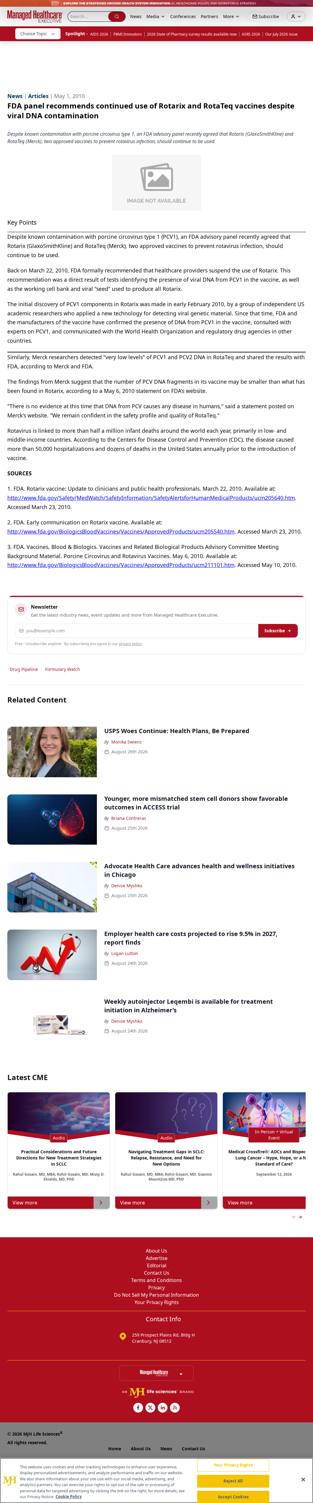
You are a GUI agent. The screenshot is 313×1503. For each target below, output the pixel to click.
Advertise (157, 1258)
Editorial (156, 1265)
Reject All (233, 1481)
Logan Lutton (124, 953)
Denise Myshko (126, 885)
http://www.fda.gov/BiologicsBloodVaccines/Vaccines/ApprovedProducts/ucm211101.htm (120, 565)
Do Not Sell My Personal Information (156, 1295)
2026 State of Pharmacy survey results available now (192, 34)
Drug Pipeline (24, 669)
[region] (156, 1480)
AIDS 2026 (99, 34)
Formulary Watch (62, 669)
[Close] (303, 1479)
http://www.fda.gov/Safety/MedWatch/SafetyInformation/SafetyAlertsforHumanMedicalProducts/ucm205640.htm (151, 497)
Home (114, 1449)
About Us (156, 1250)
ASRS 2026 (251, 34)
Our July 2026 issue (281, 34)
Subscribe (274, 631)
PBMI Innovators (127, 34)
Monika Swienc (126, 742)
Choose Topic (33, 33)
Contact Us (156, 1272)
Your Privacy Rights (156, 1302)
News (136, 16)
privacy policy (130, 643)
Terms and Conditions (156, 1280)
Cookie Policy (69, 1496)
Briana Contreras (128, 818)
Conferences (183, 16)
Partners (209, 16)
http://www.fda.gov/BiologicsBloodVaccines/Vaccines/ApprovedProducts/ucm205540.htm (120, 531)
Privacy (156, 1287)
